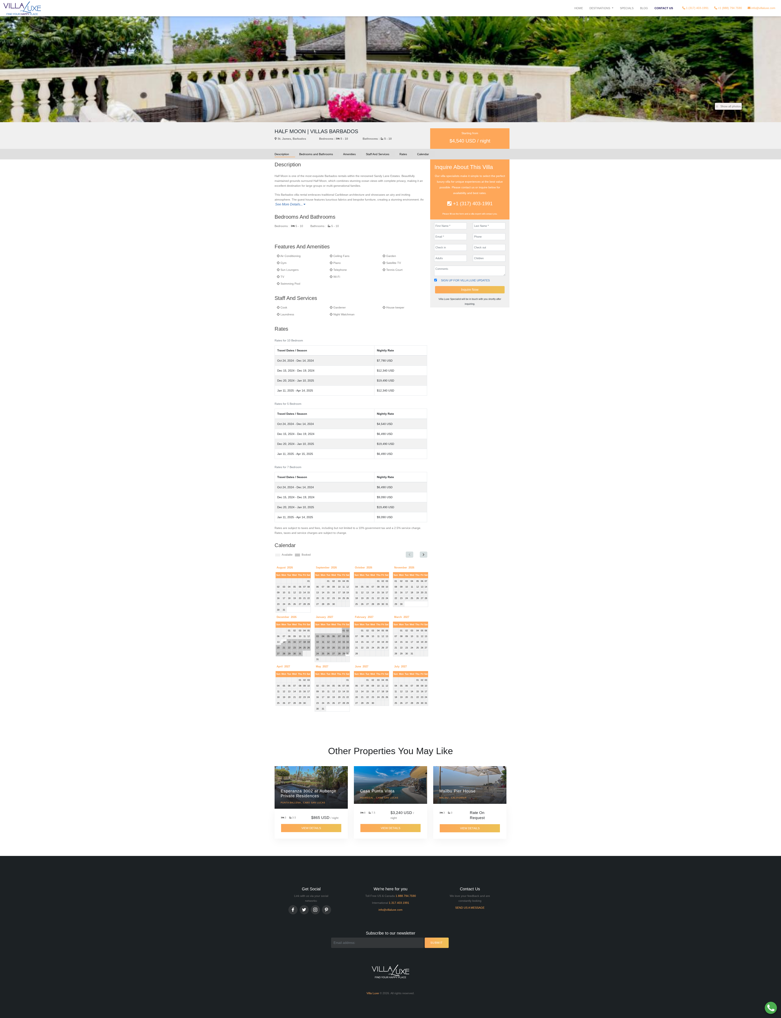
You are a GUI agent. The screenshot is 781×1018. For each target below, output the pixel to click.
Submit (436, 942)
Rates (403, 154)
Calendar (423, 154)
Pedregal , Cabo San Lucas (379, 797)
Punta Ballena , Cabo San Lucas (303, 802)
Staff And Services (377, 154)
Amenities (349, 154)
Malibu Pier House (457, 791)
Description (282, 154)
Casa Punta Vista (377, 791)
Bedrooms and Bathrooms (316, 154)
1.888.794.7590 (406, 895)
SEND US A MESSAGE (469, 907)
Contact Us (663, 8)
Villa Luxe (373, 993)
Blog (644, 8)
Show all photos (730, 106)
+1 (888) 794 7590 (729, 8)
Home (578, 8)
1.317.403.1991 (399, 902)
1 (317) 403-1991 (697, 8)
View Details (311, 828)
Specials (627, 8)
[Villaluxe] (22, 8)
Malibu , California (453, 797)
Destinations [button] (600, 8)
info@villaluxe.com (762, 8)
